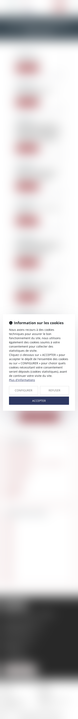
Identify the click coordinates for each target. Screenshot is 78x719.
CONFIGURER (23, 390)
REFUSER (54, 390)
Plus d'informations (22, 380)
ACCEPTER (39, 401)
